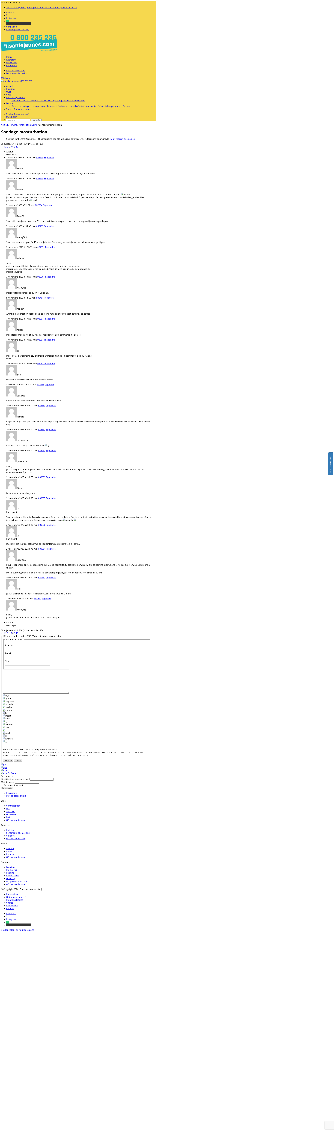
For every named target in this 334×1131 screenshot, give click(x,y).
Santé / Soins (12, 875)
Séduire (10, 848)
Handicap (10, 878)
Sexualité (10, 811)
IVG (8, 817)
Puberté (10, 872)
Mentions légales (14, 899)
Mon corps (11, 869)
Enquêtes (10, 89)
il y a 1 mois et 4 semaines (122, 138)
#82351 (41, 247)
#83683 (41, 477)
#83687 (41, 498)
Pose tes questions (15, 70)
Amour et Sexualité (28, 124)
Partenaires (12, 894)
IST (8, 808)
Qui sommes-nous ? (16, 897)
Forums (13, 124)
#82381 (41, 276)
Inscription (11, 793)
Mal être (10, 830)
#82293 (39, 226)
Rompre (10, 854)
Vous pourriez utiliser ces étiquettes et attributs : (30, 749)
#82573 (41, 363)
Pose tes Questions (15, 97)
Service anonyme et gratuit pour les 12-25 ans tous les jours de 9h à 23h (41, 7)
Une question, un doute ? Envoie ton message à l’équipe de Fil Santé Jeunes (48, 100)
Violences (11, 835)
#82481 (39, 297)
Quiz (8, 91)
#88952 (37, 598)
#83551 (41, 429)
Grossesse (11, 814)
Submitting (8, 760)
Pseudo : (9, 645)
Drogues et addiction (16, 881)
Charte (9, 902)
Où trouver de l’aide (15, 820)
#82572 (41, 339)
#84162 (41, 577)
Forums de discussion (16, 73)
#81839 (39, 157)
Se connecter (7, 788)
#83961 (41, 548)
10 (17, 146)
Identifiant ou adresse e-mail (15, 779)
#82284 (38, 205)
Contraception (13, 805)
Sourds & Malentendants (18, 109)
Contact (10, 908)
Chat (8, 94)
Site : (7, 661)
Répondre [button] (49, 157)
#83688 (41, 525)
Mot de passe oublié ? (17, 795)
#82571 (41, 318)
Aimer (9, 851)
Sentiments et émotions (18, 832)
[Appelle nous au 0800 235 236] (29, 51)
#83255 (40, 384)
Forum (9, 103)
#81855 (39, 178)
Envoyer (18, 760)
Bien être (10, 867)
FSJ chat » (5, 78)
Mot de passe (7, 782)
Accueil (9, 86)
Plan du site (12, 905)
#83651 (41, 450)
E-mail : (8, 653)
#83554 (41, 405)
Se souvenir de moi (13, 785)
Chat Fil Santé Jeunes (331, 464)
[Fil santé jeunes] (16, 81)
